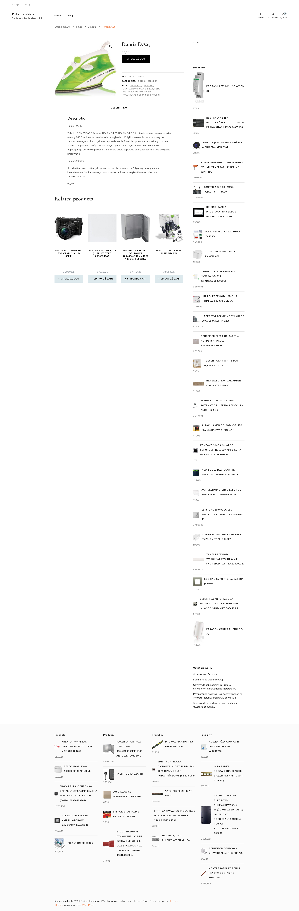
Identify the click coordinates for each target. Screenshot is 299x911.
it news (148, 85)
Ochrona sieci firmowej (205, 674)
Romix (141, 81)
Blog (27, 4)
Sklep (15, 4)
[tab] (119, 107)
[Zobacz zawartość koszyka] (283, 15)
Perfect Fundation (23, 14)
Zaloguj (273, 18)
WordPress (88, 905)
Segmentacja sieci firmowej (208, 679)
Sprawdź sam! (136, 58)
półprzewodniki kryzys (137, 92)
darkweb (136, 85)
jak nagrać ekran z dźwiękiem (141, 89)
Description (119, 107)
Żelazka (152, 81)
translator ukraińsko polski (141, 95)
